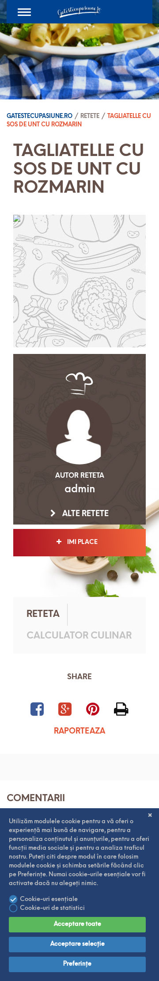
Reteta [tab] (43, 614)
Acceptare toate (77, 924)
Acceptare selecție (77, 944)
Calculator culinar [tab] (79, 636)
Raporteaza (79, 731)
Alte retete (85, 514)
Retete (89, 116)
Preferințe (77, 964)
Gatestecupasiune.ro (39, 116)
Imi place (84, 542)
